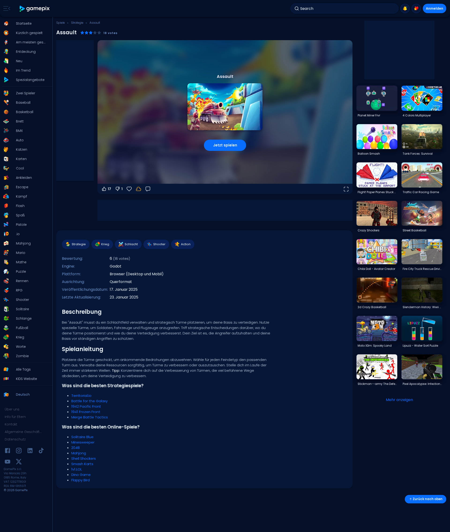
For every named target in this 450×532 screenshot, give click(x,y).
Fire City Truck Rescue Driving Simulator (422, 269)
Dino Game (81, 474)
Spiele (60, 23)
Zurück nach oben (427, 499)
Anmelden (434, 8)
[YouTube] (7, 462)
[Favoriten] (416, 8)
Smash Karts (82, 463)
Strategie (77, 23)
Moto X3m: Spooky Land (375, 346)
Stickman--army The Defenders (377, 384)
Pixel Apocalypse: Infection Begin (422, 384)
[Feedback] (148, 189)
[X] (18, 462)
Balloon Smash (369, 154)
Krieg (105, 244)
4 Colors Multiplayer (417, 115)
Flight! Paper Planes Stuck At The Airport (377, 192)
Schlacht (131, 244)
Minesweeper (82, 442)
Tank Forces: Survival (418, 154)
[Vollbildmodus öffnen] (346, 189)
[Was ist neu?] (405, 8)
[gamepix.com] (35, 8)
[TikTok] (41, 451)
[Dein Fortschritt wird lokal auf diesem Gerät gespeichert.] (138, 189)
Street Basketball (414, 230)
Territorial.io (81, 395)
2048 (75, 447)
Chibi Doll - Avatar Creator (376, 269)
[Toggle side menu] (6, 8)
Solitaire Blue (82, 436)
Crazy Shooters (368, 230)
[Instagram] (18, 451)
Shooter (159, 244)
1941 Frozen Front (85, 411)
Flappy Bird (80, 480)
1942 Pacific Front (86, 406)
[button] (25, 23)
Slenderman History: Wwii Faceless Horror (422, 307)
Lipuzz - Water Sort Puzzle (420, 346)
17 (109, 189)
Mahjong (78, 453)
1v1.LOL (76, 469)
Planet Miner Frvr (369, 115)
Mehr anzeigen (399, 399)
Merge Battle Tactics (89, 417)
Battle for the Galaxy (89, 400)
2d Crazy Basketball (372, 307)
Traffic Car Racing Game (421, 192)
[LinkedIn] (30, 451)
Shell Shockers (83, 458)
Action (186, 244)
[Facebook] (7, 451)
